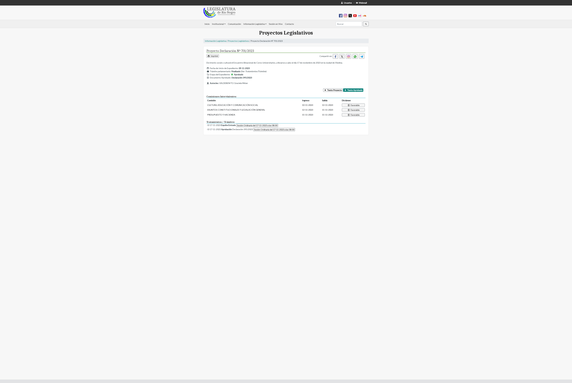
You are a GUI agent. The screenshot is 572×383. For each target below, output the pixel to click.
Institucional (218, 24)
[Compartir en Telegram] (361, 56)
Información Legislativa (254, 24)
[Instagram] (346, 15)
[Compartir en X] (342, 56)
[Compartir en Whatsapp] (355, 56)
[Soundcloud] (365, 15)
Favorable (355, 105)
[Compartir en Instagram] (348, 56)
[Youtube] (355, 15)
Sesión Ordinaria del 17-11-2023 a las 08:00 (257, 125)
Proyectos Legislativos (238, 41)
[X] (350, 15)
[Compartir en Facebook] (335, 56)
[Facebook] (341, 15)
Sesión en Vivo (276, 24)
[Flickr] (360, 15)
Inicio (207, 24)
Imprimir (214, 56)
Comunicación (234, 24)
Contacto (289, 24)
